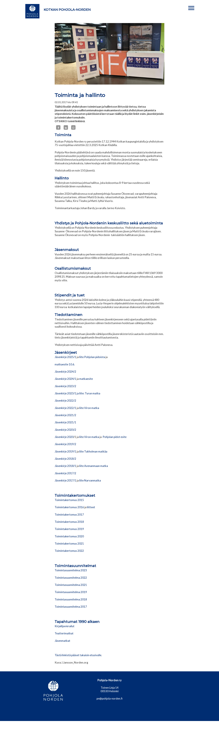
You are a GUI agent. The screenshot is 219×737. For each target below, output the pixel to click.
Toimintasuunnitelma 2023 (71, 570)
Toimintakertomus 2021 (69, 543)
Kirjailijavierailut (64, 626)
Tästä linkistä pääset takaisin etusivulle (78, 655)
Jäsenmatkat (62, 640)
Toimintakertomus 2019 (69, 529)
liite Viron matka (89, 408)
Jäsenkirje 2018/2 (65, 458)
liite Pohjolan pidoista (92, 357)
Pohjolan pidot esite (114, 437)
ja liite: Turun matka (88, 393)
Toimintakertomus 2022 (69, 550)
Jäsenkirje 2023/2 (65, 386)
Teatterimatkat (64, 633)
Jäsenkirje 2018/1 (65, 466)
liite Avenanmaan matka (93, 466)
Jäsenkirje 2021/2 (65, 415)
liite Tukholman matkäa (93, 451)
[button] (191, 8)
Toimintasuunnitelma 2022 (71, 577)
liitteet (91, 507)
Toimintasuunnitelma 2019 (71, 592)
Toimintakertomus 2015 (69, 500)
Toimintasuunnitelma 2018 (71, 599)
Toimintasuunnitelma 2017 (71, 606)
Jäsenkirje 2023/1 (65, 393)
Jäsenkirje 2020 (64, 437)
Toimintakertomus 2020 (69, 536)
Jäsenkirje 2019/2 (65, 444)
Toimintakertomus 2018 (69, 521)
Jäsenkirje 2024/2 (65, 371)
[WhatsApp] (73, 127)
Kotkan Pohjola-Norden (67, 10)
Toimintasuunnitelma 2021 (71, 584)
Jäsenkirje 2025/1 (65, 357)
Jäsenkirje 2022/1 (65, 408)
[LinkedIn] (66, 127)
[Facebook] (58, 127)
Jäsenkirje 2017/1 (65, 480)
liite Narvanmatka (90, 480)
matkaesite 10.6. (65, 364)
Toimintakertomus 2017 (69, 514)
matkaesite (86, 378)
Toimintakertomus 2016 (69, 507)
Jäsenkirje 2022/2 (65, 400)
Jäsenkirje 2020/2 (65, 429)
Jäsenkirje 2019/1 (65, 451)
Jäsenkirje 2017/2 (65, 473)
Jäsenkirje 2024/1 (65, 378)
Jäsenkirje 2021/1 (65, 422)
